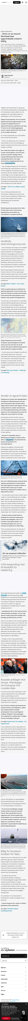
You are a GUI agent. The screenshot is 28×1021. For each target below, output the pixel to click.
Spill (2, 986)
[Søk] (26, 2)
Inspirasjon (4, 979)
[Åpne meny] (22, 2)
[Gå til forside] (6, 2)
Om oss (3, 990)
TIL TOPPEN (4, 948)
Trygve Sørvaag (15, 999)
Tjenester (4, 983)
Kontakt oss (5, 956)
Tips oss (4, 961)
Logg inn (16, 2)
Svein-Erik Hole (12, 1001)
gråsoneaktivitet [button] (10, 163)
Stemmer (4, 971)
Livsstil (3, 975)
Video (2, 994)
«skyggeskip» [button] (9, 440)
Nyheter (3, 967)
